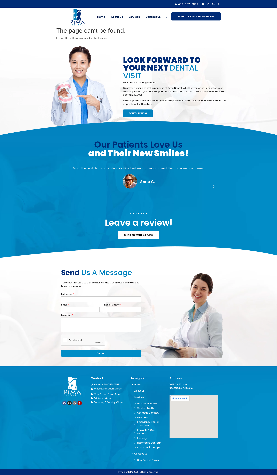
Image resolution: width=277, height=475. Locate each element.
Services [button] (134, 17)
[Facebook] (203, 4)
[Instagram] (208, 4)
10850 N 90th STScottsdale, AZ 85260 (181, 386)
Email (65, 304)
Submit (101, 353)
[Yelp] (218, 4)
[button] (130, 213)
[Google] (213, 4)
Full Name (67, 294)
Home (101, 17)
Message (67, 315)
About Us (117, 17)
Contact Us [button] (153, 17)
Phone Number (112, 304)
